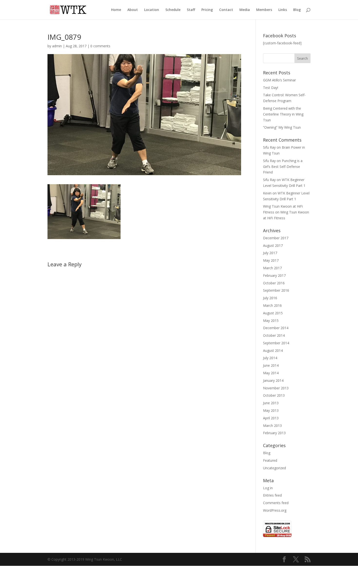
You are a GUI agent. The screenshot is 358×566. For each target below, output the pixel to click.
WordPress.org (274, 510)
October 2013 (274, 395)
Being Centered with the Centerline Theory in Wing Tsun (283, 114)
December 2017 (275, 238)
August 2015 (273, 313)
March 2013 (272, 425)
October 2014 (274, 335)
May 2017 (271, 260)
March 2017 (272, 268)
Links (282, 10)
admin (57, 46)
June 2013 (271, 403)
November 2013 (276, 388)
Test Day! (270, 87)
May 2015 (271, 320)
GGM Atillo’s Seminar (279, 80)
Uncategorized (274, 468)
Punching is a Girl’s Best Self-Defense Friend (282, 166)
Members (264, 10)
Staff (191, 10)
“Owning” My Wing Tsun (282, 127)
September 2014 (276, 343)
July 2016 (270, 298)
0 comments (100, 46)
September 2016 (276, 290)
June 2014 (271, 365)
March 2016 (272, 305)
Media (244, 10)
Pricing (207, 10)
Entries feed (272, 495)
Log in (268, 488)
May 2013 (271, 410)
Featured (270, 460)
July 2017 (270, 252)
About (132, 10)
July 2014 (270, 357)
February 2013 (274, 433)
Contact (226, 10)
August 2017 (273, 245)
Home (116, 10)
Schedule (172, 10)
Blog (297, 10)
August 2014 (273, 350)
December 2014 (275, 328)
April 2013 (271, 418)
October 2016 (274, 283)
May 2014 (271, 373)
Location (151, 10)
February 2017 (274, 275)
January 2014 (273, 380)
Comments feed (276, 502)
